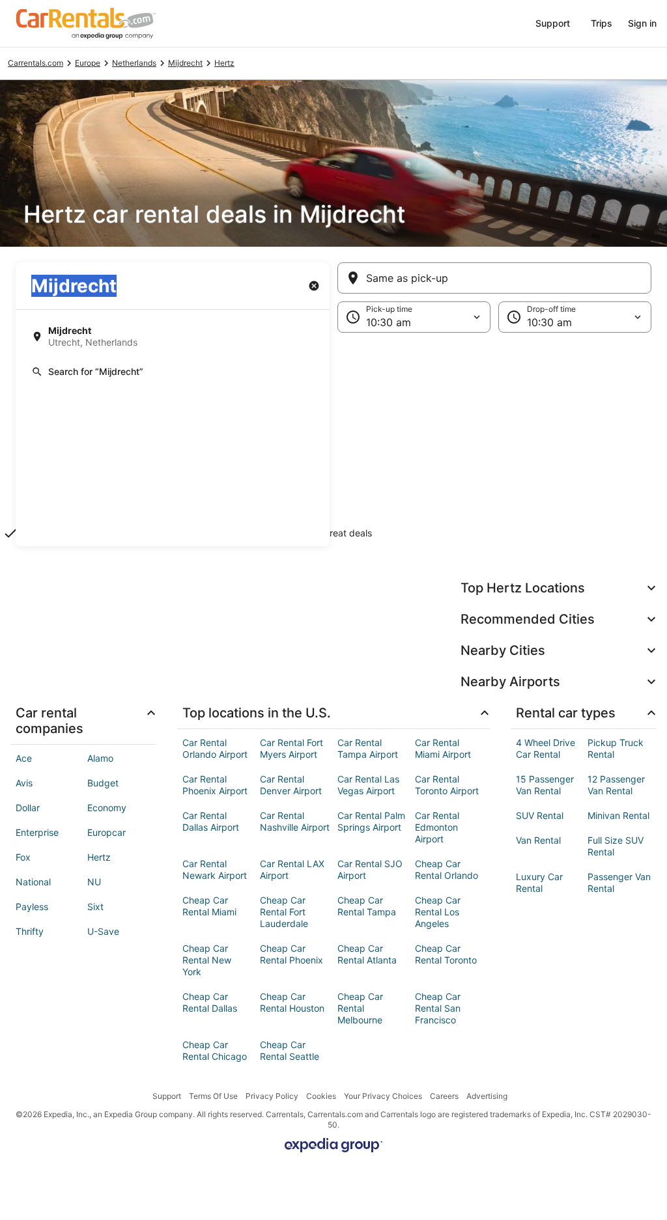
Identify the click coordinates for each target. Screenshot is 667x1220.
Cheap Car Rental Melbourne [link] (360, 1008)
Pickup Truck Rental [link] (616, 748)
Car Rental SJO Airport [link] (370, 869)
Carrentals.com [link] (35, 63)
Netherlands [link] (134, 63)
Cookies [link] (321, 1096)
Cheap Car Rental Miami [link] (209, 905)
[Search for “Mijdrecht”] (173, 371)
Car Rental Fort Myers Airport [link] (291, 748)
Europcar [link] (106, 832)
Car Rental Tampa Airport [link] (367, 748)
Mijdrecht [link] (185, 63)
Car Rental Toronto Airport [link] (447, 784)
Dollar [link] (28, 807)
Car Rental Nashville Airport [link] (295, 821)
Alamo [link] (100, 758)
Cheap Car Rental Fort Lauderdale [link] (284, 911)
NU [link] (94, 881)
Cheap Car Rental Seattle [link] (289, 1050)
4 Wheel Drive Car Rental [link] (545, 748)
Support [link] (166, 1096)
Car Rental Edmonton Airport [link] (437, 827)
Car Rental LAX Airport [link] (292, 869)
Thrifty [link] (30, 931)
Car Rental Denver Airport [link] (291, 784)
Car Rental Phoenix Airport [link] (215, 784)
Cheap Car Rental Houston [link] (292, 1002)
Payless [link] (32, 906)
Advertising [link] (486, 1096)
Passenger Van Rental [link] (619, 882)
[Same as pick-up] (494, 278)
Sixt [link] (95, 906)
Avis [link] (24, 782)
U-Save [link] (103, 931)
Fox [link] (23, 857)
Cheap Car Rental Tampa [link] (366, 905)
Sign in (642, 23)
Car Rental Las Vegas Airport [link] (368, 784)
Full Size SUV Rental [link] (616, 846)
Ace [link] (24, 758)
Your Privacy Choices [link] (383, 1096)
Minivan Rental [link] (618, 815)
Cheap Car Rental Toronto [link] (446, 954)
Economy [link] (106, 807)
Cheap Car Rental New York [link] (206, 960)
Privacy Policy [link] (272, 1096)
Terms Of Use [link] (213, 1096)
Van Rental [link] (538, 840)
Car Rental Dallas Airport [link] (210, 821)
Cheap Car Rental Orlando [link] (446, 869)
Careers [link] (444, 1096)
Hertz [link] (224, 63)
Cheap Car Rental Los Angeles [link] (438, 911)
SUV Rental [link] (539, 815)
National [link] (33, 881)
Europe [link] (87, 63)
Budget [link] (103, 782)
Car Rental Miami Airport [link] (443, 748)
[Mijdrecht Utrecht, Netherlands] (173, 336)
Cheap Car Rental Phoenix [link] (291, 954)
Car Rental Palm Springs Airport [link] (371, 821)
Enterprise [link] (37, 832)
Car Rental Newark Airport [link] (214, 869)
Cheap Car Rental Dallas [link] (209, 1002)
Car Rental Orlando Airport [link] (215, 748)
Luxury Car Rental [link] (539, 882)
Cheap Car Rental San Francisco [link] (438, 1008)
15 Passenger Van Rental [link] (545, 784)
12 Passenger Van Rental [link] (616, 784)
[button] (333, 439)
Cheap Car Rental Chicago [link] (214, 1050)
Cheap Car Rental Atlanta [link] (367, 954)
